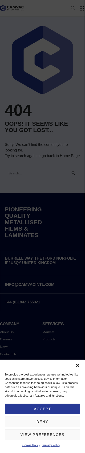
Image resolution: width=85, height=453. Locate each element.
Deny (42, 422)
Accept (42, 409)
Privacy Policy (51, 445)
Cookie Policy (31, 445)
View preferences (42, 435)
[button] (77, 365)
